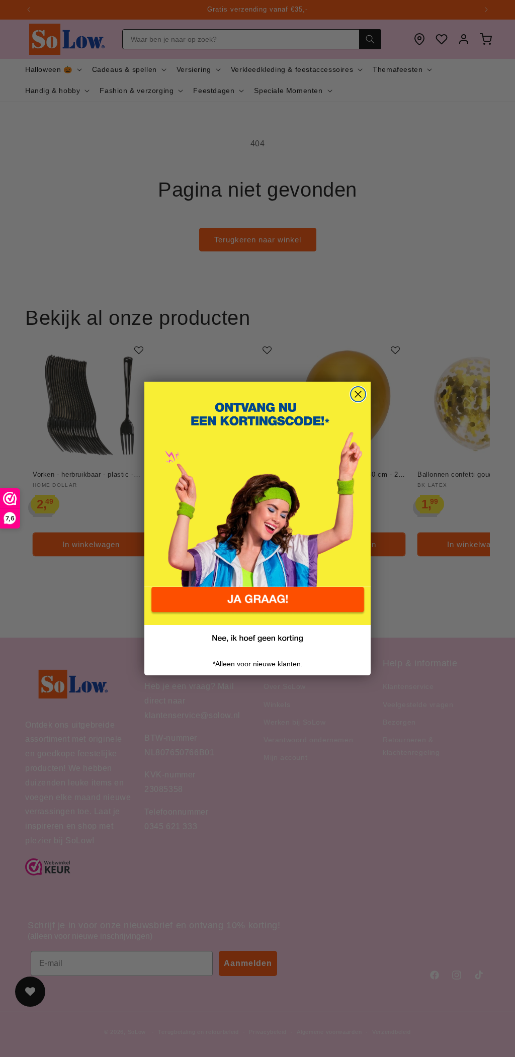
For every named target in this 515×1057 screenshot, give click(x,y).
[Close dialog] (358, 394)
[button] (257, 606)
